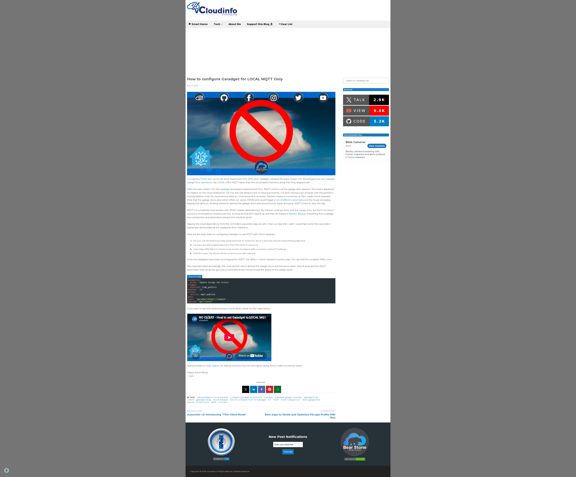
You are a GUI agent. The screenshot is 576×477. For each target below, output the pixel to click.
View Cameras (377, 146)
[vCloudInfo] (212, 11)
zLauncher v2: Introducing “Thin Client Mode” (217, 414)
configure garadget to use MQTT (246, 397)
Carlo (191, 376)
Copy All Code (195, 276)
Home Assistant (220, 399)
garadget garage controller (288, 397)
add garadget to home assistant (212, 397)
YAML (213, 402)
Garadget (225, 189)
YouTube (222, 402)
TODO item (206, 179)
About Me (234, 24)
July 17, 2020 (192, 85)
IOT (269, 399)
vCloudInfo (211, 471)
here (329, 259)
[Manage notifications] (6, 470)
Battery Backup (297, 213)
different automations (294, 200)
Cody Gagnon (213, 365)
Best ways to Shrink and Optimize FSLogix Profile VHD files (300, 416)
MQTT (276, 399)
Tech (217, 24)
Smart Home (199, 24)
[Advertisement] (288, 50)
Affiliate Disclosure (241, 471)
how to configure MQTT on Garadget (248, 399)
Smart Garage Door (290, 399)
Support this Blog (258, 24)
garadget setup (203, 399)
